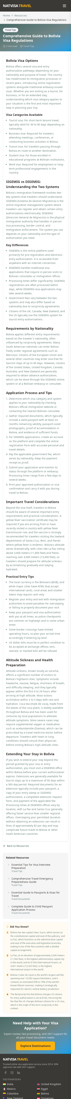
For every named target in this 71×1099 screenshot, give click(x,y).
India (10, 1084)
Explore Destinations (35, 1046)
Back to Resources (18, 846)
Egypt (44, 1089)
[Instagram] (12, 1072)
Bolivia (45, 1093)
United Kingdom (51, 1084)
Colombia (12, 1093)
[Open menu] (64, 5)
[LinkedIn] (18, 1072)
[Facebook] (5, 1072)
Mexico (11, 1089)
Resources (20, 15)
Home (6, 15)
